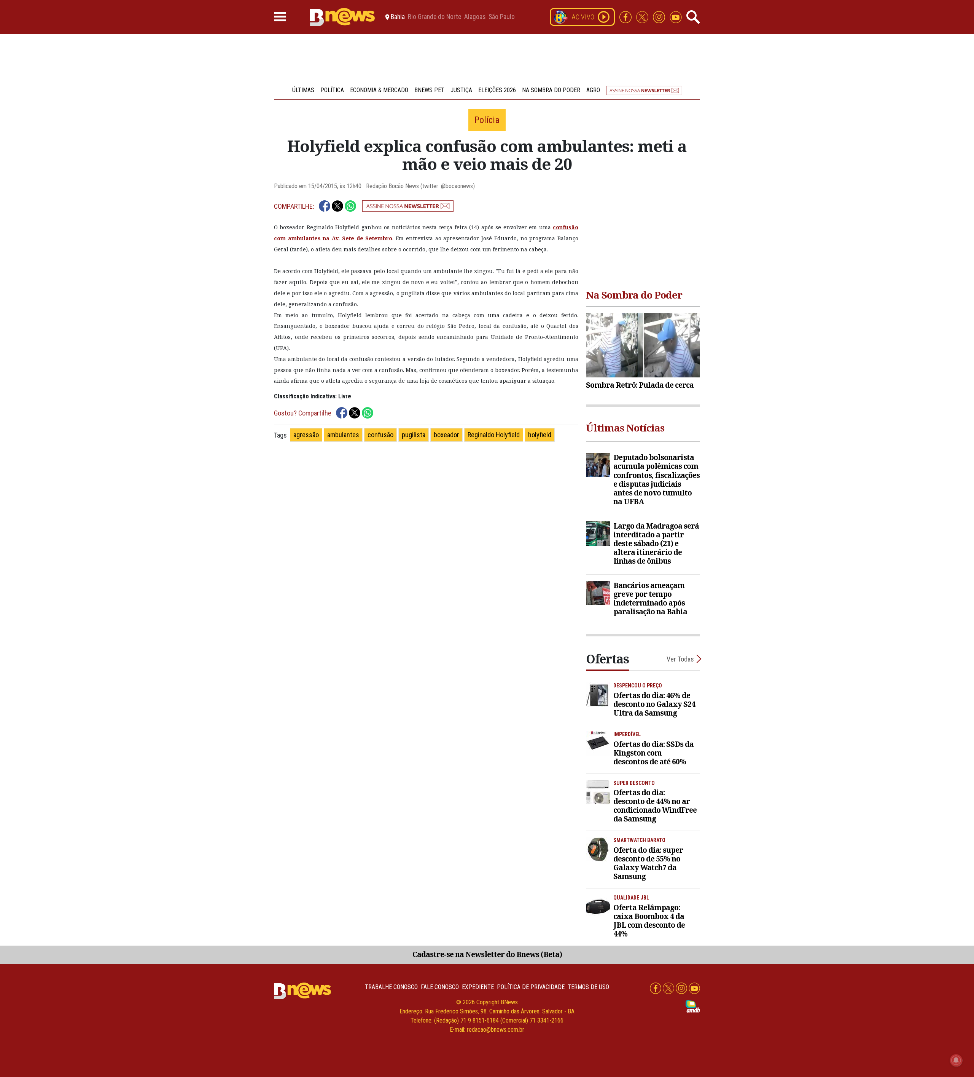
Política (332, 90)
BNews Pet (429, 90)
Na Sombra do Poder (551, 90)
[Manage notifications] (956, 1060)
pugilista (413, 435)
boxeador (446, 435)
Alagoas (474, 17)
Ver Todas (680, 659)
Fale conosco (440, 987)
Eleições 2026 (497, 90)
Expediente (478, 987)
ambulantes (343, 435)
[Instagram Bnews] (659, 16)
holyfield (539, 435)
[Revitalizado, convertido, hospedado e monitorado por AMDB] (693, 1006)
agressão (306, 435)
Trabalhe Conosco (391, 987)
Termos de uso (588, 987)
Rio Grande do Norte (434, 17)
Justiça (461, 90)
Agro (593, 90)
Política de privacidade (531, 987)
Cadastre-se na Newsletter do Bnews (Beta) (487, 954)
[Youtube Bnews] (675, 16)
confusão (380, 435)
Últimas (303, 90)
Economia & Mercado (379, 90)
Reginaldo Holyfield (494, 435)
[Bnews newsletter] (644, 90)
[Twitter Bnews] (643, 16)
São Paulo (502, 17)
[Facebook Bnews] (626, 16)
